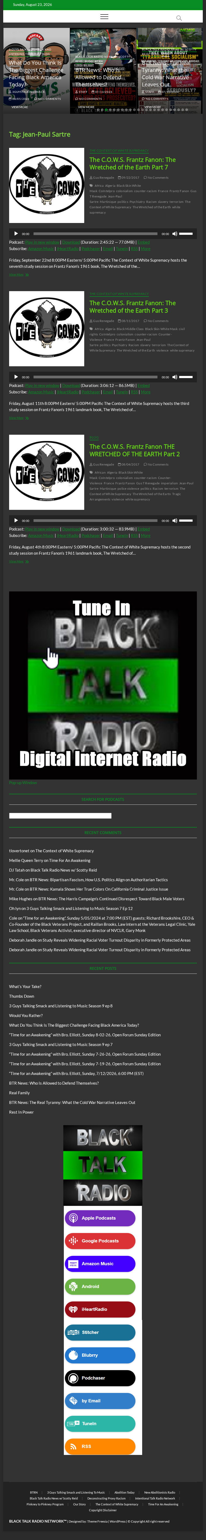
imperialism (169, 483)
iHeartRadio (68, 248)
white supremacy (182, 350)
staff (83, 91)
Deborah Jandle (23, 940)
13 (146, 109)
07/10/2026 (170, 91)
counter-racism (145, 191)
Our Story (79, 1504)
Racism (151, 202)
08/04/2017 (130, 464)
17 (162, 109)
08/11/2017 (130, 321)
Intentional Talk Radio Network (155, 1498)
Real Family (19, 1092)
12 (142, 109)
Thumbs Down (21, 996)
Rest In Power (21, 1112)
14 (150, 109)
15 (154, 109)
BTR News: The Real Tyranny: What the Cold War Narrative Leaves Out (166, 73)
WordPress (118, 1521)
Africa (99, 186)
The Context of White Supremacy (119, 150)
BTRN (99, 61)
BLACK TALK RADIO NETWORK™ (38, 1521)
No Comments (49, 98)
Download (71, 242)
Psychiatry (137, 202)
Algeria (110, 186)
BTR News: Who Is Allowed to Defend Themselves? (98, 77)
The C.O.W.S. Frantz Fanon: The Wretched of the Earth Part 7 (133, 163)
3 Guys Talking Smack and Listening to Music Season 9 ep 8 (61, 1005)
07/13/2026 (103, 91)
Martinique (108, 202)
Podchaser (91, 248)
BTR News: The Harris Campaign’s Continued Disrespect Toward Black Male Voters (111, 898)
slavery (163, 202)
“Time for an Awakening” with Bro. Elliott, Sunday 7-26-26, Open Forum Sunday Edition (85, 1054)
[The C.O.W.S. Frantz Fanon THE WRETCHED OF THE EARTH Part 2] (46, 472)
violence (162, 350)
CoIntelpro (107, 191)
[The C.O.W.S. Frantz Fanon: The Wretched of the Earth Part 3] (46, 328)
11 (138, 109)
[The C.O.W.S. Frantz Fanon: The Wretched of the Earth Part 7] (46, 185)
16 (158, 109)
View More (20, 107)
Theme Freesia (97, 1521)
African (100, 472)
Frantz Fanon (179, 191)
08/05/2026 (21, 98)
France (163, 191)
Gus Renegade (103, 177)
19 (170, 109)
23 (186, 109)
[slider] (186, 233)
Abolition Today (125, 1492)
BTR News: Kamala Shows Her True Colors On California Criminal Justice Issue (99, 889)
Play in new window (42, 242)
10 (134, 109)
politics (122, 202)
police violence (128, 488)
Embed (144, 242)
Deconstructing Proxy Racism (106, 1498)
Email (108, 248)
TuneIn (122, 248)
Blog (46, 54)
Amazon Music (41, 248)
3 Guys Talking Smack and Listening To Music (30, 52)
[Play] (16, 233)
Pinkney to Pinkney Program (45, 1504)
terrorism (176, 202)
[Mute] (175, 233)
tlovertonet (19, 850)
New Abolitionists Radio (159, 1492)
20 (174, 109)
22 (182, 109)
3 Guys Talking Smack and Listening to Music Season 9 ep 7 (61, 1044)
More (145, 248)
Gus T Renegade (148, 483)
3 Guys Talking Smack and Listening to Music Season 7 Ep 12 (80, 908)
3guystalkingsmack (28, 91)
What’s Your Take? (25, 986)
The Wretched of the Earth (152, 207)
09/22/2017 (130, 177)
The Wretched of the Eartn (152, 494)
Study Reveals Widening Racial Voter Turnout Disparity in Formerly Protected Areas (117, 940)
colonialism (124, 191)
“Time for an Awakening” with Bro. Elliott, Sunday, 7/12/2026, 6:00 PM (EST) (76, 1073)
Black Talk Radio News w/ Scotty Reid (64, 870)
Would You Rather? (26, 1015)
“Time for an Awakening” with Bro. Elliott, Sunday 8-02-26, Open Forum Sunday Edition (85, 1034)
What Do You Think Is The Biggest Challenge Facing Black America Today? (36, 73)
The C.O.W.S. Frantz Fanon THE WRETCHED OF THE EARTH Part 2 (135, 450)
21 (178, 109)
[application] (103, 233)
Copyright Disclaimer (103, 1510)
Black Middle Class (130, 329)
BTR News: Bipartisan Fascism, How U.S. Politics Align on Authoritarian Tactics (99, 879)
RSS (134, 248)
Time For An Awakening (69, 860)
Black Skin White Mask (161, 329)
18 (166, 109)
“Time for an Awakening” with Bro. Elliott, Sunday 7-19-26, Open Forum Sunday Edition (85, 1063)
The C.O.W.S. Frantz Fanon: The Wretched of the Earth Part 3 (133, 306)
